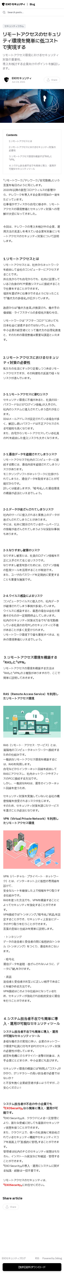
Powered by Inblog (52, 1258)
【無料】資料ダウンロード (32, 1267)
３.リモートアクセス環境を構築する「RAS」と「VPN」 (30, 158)
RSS (37, 1258)
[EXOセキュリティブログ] (13, 4)
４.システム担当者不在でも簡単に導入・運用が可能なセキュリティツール (32, 167)
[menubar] (52, 80)
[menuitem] (52, 80)
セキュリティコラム (14, 26)
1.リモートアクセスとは (20, 141)
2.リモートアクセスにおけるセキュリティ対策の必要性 (32, 149)
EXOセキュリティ (22, 78)
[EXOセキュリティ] (7, 80)
